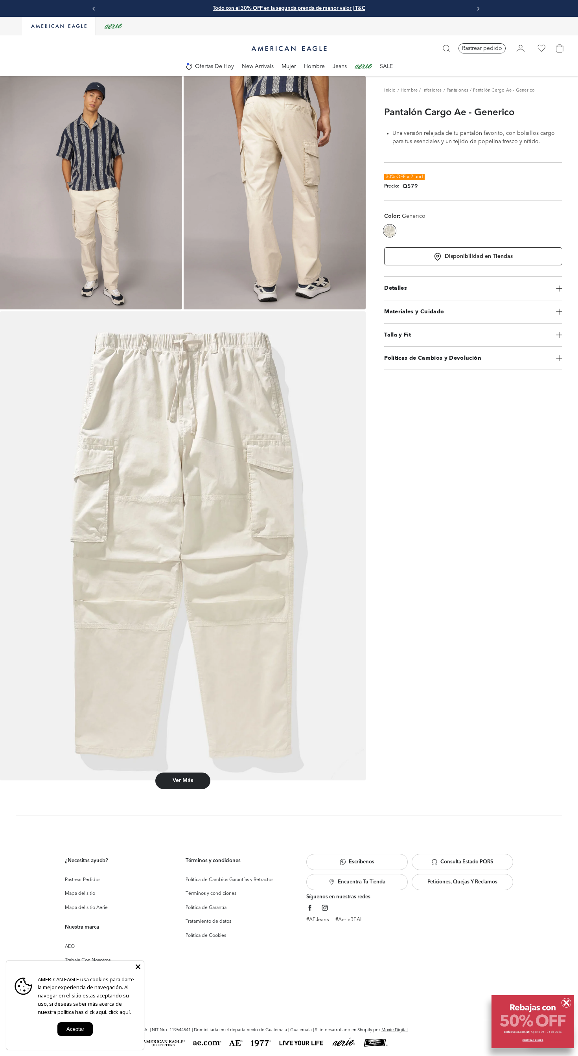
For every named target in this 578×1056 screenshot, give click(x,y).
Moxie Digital (394, 1030)
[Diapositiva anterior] (94, 8)
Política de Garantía (206, 907)
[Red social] (310, 908)
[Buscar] (446, 48)
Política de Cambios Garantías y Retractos (229, 880)
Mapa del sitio (80, 893)
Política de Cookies (206, 935)
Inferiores (432, 90)
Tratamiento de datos (208, 921)
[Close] (138, 967)
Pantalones (457, 90)
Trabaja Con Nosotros (87, 960)
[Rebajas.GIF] (532, 1021)
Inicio (390, 90)
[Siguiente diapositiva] (478, 8)
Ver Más (183, 780)
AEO (70, 946)
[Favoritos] (541, 48)
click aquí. (120, 1012)
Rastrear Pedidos (82, 880)
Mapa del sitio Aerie (86, 907)
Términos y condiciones (211, 893)
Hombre (409, 90)
